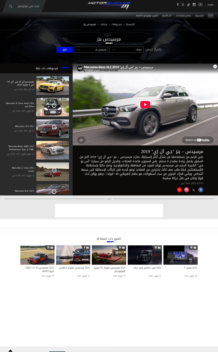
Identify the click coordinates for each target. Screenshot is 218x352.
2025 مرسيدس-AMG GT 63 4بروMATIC (39, 269)
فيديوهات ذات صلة (47, 68)
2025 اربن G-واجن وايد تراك (147, 267)
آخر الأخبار (166, 16)
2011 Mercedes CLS (24, 126)
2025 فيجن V (190, 267)
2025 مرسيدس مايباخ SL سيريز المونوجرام (109, 269)
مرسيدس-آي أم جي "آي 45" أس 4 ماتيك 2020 (20, 83)
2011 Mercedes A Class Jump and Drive (20, 104)
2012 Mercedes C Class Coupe (23, 169)
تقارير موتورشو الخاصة (147, 16)
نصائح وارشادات (183, 16)
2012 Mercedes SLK (24, 191)
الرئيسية (199, 16)
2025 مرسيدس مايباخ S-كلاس (74, 267)
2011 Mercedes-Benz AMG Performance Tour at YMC (21, 147)
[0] (199, 188)
